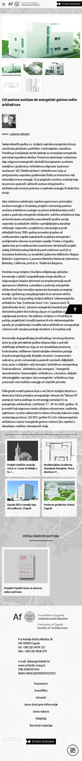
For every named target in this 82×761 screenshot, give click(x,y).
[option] (25, 571)
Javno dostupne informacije (41, 704)
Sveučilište (40, 690)
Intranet (41, 697)
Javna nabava (41, 711)
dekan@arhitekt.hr (38, 661)
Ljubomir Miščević (20, 134)
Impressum (41, 683)
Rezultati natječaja (41, 725)
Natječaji (41, 718)
